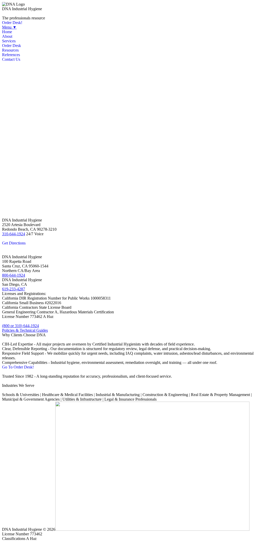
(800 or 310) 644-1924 (20, 326)
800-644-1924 (13, 275)
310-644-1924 (13, 234)
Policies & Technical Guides (25, 330)
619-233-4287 (13, 289)
